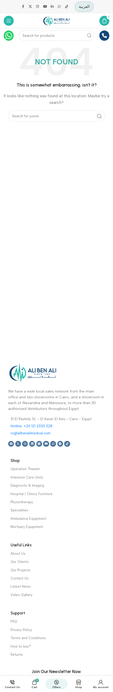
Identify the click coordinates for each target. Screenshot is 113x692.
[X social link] (30, 7)
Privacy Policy (21, 630)
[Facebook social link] (23, 7)
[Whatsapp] (53, 444)
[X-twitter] (18, 444)
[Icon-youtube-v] (46, 444)
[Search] (89, 35)
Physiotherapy (22, 502)
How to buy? (21, 646)
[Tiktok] (67, 444)
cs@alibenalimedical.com (30, 433)
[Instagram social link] (37, 7)
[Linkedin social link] (52, 7)
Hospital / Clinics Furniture (32, 494)
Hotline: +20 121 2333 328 (32, 426)
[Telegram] (60, 444)
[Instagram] (25, 444)
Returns (17, 655)
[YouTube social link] (45, 7)
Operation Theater (25, 469)
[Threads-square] (39, 444)
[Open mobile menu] (8, 21)
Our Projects (20, 570)
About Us (18, 554)
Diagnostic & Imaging (27, 485)
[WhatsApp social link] (59, 7)
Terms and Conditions (28, 638)
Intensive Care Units (27, 477)
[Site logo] (56, 20)
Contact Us (20, 578)
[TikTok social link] (66, 7)
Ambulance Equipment (28, 519)
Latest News (21, 586)
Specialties (19, 510)
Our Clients (20, 562)
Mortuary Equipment (27, 527)
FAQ (14, 621)
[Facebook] (11, 444)
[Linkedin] (32, 444)
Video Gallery (22, 595)
